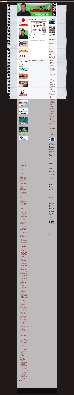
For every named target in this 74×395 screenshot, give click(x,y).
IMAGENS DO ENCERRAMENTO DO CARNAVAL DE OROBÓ (23, 310)
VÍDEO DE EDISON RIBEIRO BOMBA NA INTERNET (23, 294)
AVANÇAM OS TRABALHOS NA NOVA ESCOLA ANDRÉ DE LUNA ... (24, 216)
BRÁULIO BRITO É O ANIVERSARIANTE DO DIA (23, 356)
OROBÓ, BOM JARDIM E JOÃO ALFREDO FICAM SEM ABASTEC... (23, 354)
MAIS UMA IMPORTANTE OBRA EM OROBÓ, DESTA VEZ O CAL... (23, 188)
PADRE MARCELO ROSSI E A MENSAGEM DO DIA (23, 171)
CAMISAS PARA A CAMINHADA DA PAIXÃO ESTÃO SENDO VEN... (24, 186)
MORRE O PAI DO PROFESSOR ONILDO (23, 339)
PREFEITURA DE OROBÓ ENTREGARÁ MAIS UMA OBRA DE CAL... (23, 283)
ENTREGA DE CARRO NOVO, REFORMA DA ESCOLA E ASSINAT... (23, 259)
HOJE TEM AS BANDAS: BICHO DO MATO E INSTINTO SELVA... (23, 314)
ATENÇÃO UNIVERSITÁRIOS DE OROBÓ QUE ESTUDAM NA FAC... (23, 366)
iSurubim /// (51, 106)
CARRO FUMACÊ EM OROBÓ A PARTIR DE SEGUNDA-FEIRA (23, 268)
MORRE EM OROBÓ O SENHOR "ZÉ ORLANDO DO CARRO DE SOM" (24, 312)
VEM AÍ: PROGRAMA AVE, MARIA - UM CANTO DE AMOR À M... (23, 281)
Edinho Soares (52, 234)
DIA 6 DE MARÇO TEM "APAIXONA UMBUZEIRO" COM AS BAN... (23, 194)
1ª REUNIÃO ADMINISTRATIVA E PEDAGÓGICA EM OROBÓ (24, 370)
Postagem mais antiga (44, 60)
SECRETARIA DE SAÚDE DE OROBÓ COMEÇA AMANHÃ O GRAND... (23, 305)
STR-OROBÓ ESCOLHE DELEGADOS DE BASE (23, 246)
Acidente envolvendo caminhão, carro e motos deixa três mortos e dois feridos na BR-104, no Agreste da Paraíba (52, 80)
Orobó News (51, 93)
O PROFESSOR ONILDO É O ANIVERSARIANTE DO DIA (23, 272)
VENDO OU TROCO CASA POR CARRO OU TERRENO (23, 252)
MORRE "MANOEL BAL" (23, 177)
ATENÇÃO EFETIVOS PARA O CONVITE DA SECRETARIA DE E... (23, 343)
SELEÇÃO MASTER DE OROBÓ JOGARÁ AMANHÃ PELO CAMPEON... (23, 190)
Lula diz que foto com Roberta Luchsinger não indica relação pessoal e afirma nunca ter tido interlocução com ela (52, 65)
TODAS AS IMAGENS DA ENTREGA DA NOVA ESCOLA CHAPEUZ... (23, 263)
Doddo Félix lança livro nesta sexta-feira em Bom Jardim (52, 117)
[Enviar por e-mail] (29, 35)
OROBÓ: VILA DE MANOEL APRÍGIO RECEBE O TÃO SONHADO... (23, 235)
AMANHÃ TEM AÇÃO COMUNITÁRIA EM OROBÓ (23, 374)
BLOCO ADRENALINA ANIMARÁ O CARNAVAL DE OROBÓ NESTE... (23, 322)
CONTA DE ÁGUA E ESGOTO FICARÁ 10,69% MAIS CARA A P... (24, 220)
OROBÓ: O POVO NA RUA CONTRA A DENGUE (23, 250)
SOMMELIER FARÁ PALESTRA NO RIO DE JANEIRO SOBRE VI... (24, 176)
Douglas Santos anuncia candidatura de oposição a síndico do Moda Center (52, 59)
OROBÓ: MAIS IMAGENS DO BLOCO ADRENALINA (23, 316)
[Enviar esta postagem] (46, 34)
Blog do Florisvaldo (51, 96)
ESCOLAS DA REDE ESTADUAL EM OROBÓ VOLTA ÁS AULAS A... (23, 360)
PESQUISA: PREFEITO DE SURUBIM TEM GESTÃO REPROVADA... (23, 335)
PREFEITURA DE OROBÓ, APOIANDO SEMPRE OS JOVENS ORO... (23, 379)
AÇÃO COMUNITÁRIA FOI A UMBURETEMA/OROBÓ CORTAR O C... (23, 226)
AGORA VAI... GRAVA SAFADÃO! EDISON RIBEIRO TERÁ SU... (23, 169)
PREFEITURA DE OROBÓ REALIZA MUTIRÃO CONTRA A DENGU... (23, 270)
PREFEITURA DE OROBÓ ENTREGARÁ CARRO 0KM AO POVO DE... (23, 285)
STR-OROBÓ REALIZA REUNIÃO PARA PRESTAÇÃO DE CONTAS (23, 261)
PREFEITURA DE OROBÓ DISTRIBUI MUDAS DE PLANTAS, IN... (23, 290)
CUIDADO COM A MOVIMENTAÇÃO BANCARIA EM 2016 (23, 329)
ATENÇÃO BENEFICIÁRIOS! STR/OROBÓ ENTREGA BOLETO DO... (23, 208)
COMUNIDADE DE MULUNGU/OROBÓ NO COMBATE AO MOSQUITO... (24, 203)
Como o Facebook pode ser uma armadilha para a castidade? (52, 112)
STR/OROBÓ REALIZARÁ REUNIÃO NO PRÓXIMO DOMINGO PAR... (23, 292)
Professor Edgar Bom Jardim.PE (52, 73)
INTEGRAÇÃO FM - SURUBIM (52, 115)
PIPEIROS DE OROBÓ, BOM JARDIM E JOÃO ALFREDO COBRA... (23, 232)
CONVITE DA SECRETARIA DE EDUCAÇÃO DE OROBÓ (24, 347)
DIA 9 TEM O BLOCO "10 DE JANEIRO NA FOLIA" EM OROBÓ (23, 352)
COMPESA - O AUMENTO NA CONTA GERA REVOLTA (23, 206)
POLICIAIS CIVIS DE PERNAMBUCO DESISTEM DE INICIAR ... (23, 324)
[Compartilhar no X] (31, 35)
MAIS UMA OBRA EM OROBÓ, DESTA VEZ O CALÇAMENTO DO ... (23, 245)
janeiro (21, 380)
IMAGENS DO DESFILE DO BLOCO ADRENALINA (23, 320)
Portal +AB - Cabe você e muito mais (52, 134)
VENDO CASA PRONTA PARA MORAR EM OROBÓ (23, 212)
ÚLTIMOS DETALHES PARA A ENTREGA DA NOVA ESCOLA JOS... (23, 296)
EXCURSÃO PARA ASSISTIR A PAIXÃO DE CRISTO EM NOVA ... (23, 173)
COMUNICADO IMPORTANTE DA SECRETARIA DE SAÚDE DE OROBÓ (24, 278)
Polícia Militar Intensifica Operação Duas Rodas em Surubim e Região (52, 122)
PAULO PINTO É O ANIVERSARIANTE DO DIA (23, 205)
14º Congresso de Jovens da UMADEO (52, 94)
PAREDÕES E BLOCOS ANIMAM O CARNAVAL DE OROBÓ (23, 318)
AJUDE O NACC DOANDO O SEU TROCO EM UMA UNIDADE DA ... (23, 183)
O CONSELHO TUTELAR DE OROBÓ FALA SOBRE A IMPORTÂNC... (23, 276)
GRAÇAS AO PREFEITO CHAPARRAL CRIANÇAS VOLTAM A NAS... (23, 243)
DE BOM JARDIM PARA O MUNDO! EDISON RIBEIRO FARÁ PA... (23, 266)
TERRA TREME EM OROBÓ (23, 201)
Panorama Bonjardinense (52, 120)
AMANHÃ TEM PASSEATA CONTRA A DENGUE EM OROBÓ (23, 254)
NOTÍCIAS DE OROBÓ (52, 89)
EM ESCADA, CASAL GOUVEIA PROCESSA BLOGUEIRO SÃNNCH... (24, 298)
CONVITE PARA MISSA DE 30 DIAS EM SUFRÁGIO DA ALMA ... (23, 303)
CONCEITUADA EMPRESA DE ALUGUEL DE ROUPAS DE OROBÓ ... (23, 307)
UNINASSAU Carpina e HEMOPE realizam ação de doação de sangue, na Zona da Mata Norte (52, 85)
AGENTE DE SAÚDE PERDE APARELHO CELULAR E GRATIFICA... (23, 368)
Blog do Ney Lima (52, 57)
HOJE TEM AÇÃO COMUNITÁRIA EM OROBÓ (23, 362)
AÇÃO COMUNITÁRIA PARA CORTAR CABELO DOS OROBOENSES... (23, 358)
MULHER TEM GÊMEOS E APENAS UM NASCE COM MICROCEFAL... (23, 249)
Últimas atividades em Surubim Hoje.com (52, 133)
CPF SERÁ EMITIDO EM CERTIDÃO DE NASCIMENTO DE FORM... (23, 364)
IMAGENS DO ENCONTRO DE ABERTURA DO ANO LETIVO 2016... (24, 341)
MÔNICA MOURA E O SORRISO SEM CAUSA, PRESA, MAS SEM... (23, 181)
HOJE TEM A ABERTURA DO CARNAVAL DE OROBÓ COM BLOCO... (23, 345)
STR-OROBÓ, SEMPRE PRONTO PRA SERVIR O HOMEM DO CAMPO (23, 372)
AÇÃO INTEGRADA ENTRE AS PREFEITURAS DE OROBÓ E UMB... (23, 300)
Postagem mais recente (33, 60)
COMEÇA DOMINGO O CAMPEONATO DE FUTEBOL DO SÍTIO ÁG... (23, 179)
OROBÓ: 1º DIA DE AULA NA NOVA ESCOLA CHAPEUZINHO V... (23, 256)
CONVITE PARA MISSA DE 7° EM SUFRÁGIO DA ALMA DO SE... (24, 349)
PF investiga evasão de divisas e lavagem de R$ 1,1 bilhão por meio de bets (52, 75)
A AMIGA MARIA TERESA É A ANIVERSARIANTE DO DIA (23, 240)
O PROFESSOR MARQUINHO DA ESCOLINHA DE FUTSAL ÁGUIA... (23, 288)
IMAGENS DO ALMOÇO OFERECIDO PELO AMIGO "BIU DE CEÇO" (23, 376)
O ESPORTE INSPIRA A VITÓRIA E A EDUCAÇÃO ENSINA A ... (23, 331)
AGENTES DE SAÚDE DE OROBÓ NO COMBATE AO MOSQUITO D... (23, 239)
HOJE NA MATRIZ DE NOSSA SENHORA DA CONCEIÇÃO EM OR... (23, 166)
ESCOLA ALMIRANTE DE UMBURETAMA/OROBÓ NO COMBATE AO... (23, 200)
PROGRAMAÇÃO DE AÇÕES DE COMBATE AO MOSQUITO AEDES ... (23, 333)
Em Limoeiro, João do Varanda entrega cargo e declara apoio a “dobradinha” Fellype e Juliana (52, 70)
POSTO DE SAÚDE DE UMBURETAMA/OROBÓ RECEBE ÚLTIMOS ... (23, 230)
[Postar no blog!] (30, 35)
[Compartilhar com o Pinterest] (32, 35)
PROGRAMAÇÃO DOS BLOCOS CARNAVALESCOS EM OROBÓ (24, 326)
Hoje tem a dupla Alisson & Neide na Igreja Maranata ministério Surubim (52, 108)
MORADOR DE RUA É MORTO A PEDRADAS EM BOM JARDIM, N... (24, 211)
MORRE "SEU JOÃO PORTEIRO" (22, 218)
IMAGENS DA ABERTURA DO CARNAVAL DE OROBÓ (23, 337)
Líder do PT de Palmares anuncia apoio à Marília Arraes (52, 91)
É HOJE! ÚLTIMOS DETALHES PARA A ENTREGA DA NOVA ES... (23, 274)
